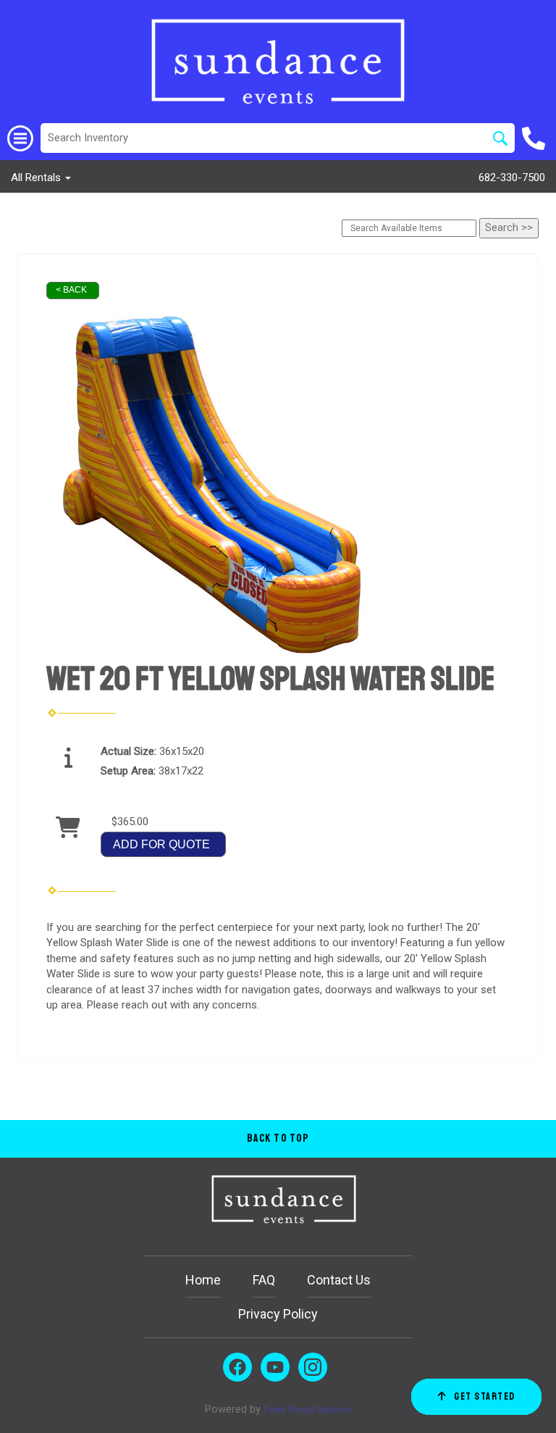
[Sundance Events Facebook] (237, 1367)
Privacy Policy (278, 1313)
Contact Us (339, 1279)
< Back (71, 290)
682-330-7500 (512, 177)
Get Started (484, 1396)
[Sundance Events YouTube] (275, 1367)
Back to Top (278, 1138)
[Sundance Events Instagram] (312, 1367)
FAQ (264, 1279)
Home (203, 1279)
